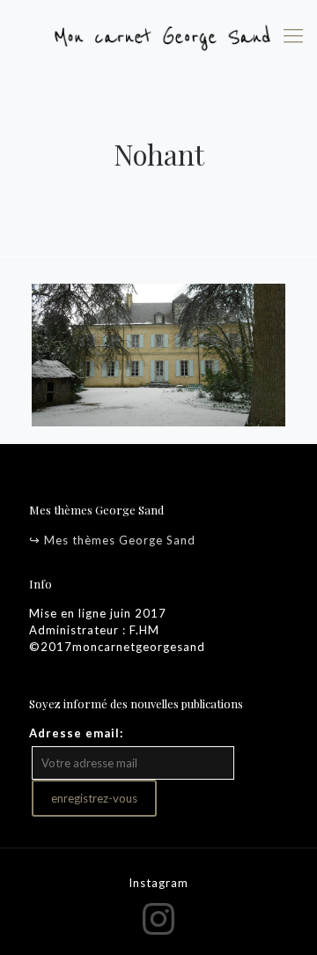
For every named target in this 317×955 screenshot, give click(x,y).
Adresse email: (76, 733)
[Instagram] (159, 918)
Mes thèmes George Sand (119, 540)
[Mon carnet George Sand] (158, 35)
